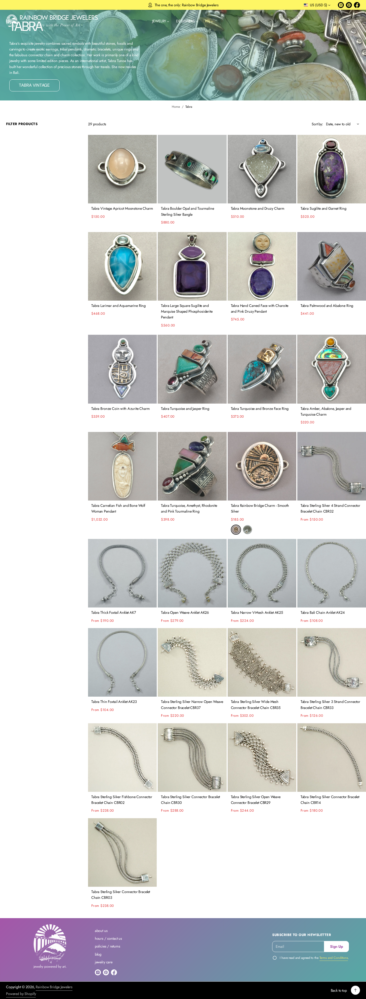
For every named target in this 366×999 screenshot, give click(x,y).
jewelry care (103, 962)
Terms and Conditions (333, 958)
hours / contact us (108, 938)
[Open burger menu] (357, 21)
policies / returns (107, 946)
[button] (332, 21)
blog (98, 954)
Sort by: (317, 124)
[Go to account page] (340, 21)
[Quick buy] (150, 196)
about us (101, 930)
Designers (185, 21)
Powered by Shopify (21, 993)
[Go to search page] (332, 21)
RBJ (207, 21)
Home (176, 106)
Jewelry (159, 21)
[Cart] (348, 21)
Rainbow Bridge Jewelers (54, 986)
